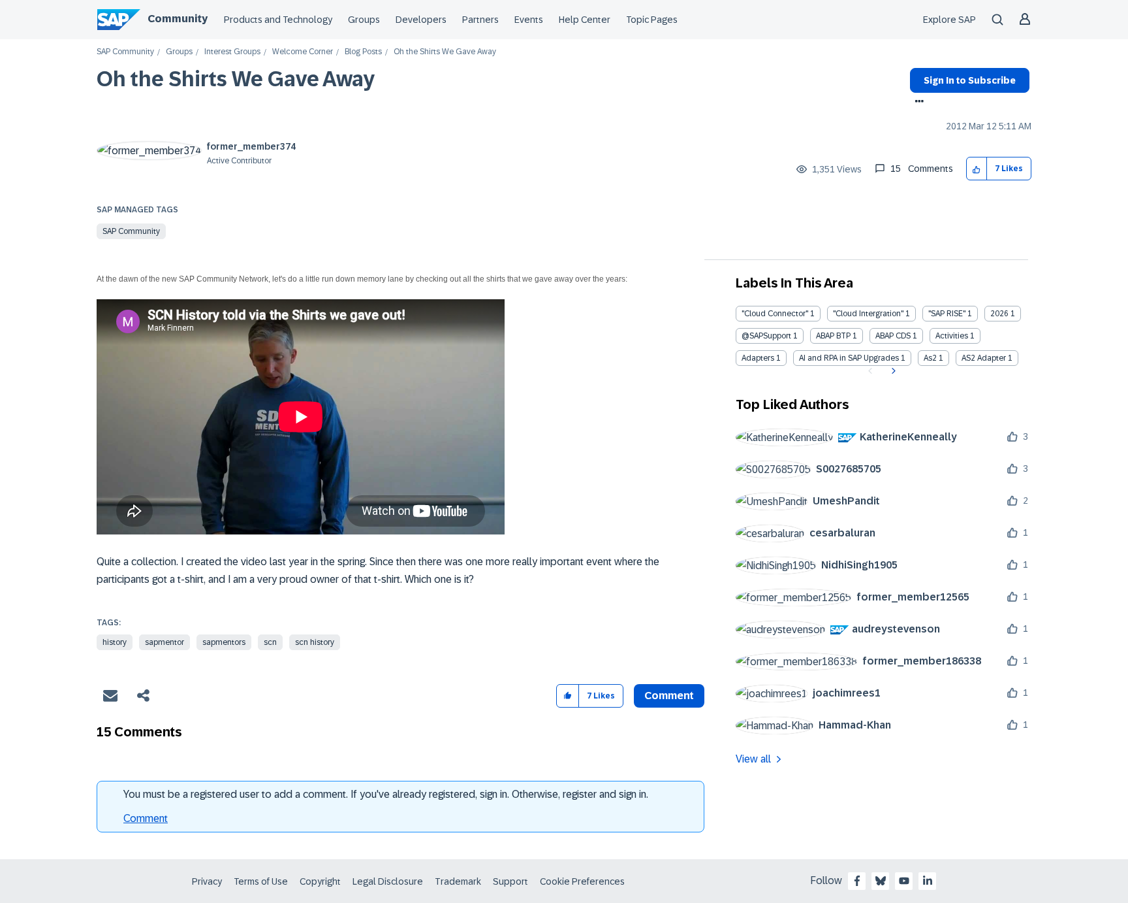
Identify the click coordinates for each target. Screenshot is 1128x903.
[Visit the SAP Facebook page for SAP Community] (857, 881)
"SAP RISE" (946, 313)
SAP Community (125, 52)
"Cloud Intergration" (868, 313)
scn (270, 642)
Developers (421, 19)
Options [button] (917, 102)
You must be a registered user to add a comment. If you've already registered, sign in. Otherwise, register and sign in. (385, 794)
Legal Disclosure (387, 881)
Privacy (207, 881)
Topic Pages (652, 19)
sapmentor (164, 642)
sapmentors (223, 642)
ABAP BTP (833, 335)
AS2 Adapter (984, 358)
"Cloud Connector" (775, 313)
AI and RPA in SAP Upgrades (849, 358)
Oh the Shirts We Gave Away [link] (445, 52)
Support (510, 881)
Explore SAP (949, 19)
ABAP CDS (893, 335)
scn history (314, 642)
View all (753, 758)
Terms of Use (261, 881)
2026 (999, 313)
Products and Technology (278, 19)
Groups (364, 19)
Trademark (458, 881)
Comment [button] (669, 695)
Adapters (758, 358)
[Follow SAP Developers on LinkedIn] (927, 881)
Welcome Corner (302, 52)
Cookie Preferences (582, 881)
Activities (951, 335)
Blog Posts (363, 52)
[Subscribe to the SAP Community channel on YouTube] (904, 881)
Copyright (320, 881)
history (114, 642)
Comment (145, 818)
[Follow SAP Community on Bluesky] (880, 881)
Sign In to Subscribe (970, 80)
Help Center (584, 19)
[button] (977, 168)
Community (178, 18)
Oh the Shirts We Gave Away (236, 79)
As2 (930, 358)
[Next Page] (892, 371)
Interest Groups (232, 52)
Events (528, 19)
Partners (480, 19)
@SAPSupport (766, 335)
